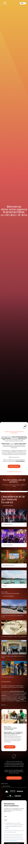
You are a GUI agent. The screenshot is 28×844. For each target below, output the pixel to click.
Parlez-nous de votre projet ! (14, 777)
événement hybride (19, 694)
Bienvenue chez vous (14, 466)
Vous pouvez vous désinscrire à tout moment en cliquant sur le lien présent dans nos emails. (14, 831)
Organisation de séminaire (6, 696)
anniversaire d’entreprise (12, 699)
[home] (5, 3)
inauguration (14, 698)
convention (15, 696)
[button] (23, 3)
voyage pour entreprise (6, 698)
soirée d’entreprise (22, 696)
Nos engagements (9, 746)
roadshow (19, 698)
